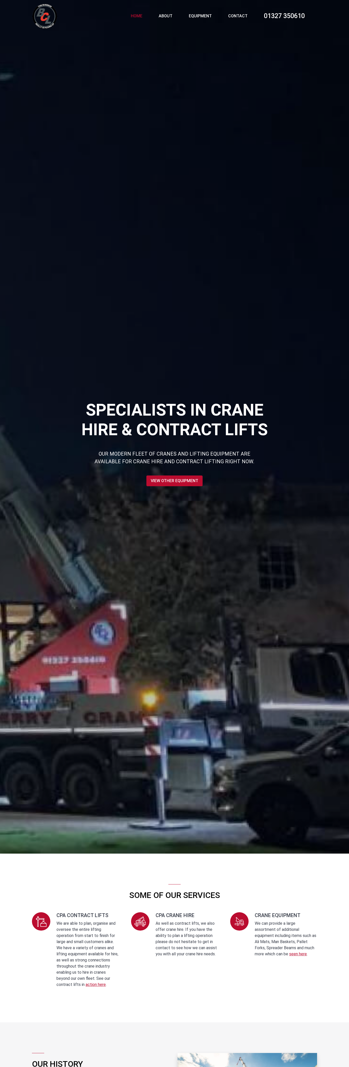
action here (96, 984)
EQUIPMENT (200, 16)
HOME (136, 16)
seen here (298, 954)
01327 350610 (284, 16)
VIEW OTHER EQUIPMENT (174, 480)
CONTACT (238, 16)
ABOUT (165, 16)
